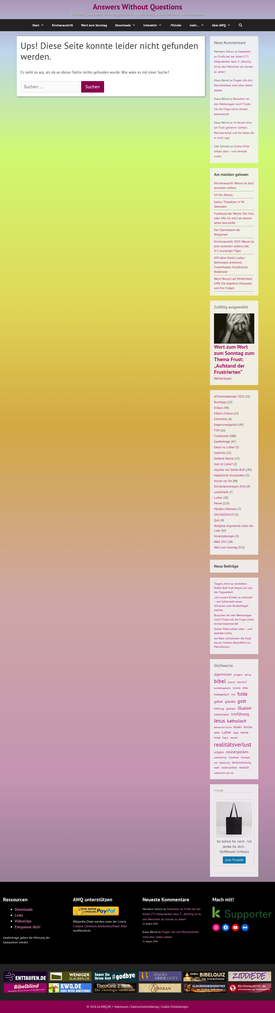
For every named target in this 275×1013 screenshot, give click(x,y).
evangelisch (221, 694)
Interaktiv (150, 25)
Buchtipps (220, 402)
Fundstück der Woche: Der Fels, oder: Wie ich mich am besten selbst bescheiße (234, 218)
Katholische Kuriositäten (229, 475)
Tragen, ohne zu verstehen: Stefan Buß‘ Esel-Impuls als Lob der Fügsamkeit (233, 588)
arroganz (238, 674)
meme (244, 732)
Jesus (219, 720)
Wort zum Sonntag (94, 25)
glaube (230, 701)
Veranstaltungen (224, 536)
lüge (235, 732)
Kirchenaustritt (62, 25)
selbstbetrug (220, 757)
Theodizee (233, 757)
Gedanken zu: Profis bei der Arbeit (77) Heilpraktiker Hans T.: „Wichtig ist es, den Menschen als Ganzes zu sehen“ (233, 62)
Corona (236, 688)
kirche (248, 727)
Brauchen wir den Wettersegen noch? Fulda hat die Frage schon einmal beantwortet (234, 619)
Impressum (121, 1007)
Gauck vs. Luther (224, 447)
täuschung (224, 762)
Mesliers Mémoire (225, 509)
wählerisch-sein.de (223, 772)
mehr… (194, 25)
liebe (217, 732)
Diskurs (218, 408)
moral (217, 737)
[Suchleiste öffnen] (241, 25)
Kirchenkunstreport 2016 (230, 486)
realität (234, 737)
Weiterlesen (223, 378)
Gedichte (219, 453)
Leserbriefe (221, 492)
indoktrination (221, 714)
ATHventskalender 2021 (229, 396)
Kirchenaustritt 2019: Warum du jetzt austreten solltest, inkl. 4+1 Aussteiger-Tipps (234, 246)
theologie (245, 757)
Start (35, 25)
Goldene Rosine (224, 458)
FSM (217, 430)
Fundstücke (221, 436)
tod (215, 762)
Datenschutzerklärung (145, 1007)
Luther (218, 498)
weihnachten (229, 767)
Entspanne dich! (27, 926)
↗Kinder (176, 25)
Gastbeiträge (222, 441)
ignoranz (231, 708)
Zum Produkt (234, 860)
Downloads (123, 25)
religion (219, 752)
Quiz (217, 520)
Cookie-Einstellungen (174, 1007)
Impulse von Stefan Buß (229, 470)
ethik (245, 687)
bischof (231, 682)
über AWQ (219, 25)
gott (242, 701)
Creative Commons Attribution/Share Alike (100, 926)
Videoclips (23, 920)
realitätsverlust (232, 744)
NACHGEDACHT (224, 514)
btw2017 (242, 682)
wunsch (244, 767)
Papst (225, 737)
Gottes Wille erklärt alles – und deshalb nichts (231, 151)
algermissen (223, 674)
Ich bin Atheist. (223, 195)
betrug (248, 674)
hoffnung (219, 708)
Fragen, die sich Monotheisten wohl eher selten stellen (233, 85)
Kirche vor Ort (223, 481)
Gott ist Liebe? (223, 464)
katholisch (236, 721)
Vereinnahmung (241, 762)
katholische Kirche (223, 727)
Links (19, 915)
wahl (216, 767)
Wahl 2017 (220, 542)
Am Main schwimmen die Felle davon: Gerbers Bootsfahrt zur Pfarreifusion (232, 643)
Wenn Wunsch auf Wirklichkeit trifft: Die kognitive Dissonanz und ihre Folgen (233, 283)
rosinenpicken (237, 751)
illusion (244, 708)
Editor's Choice (223, 413)
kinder (238, 727)
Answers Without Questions (137, 7)
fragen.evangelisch (226, 425)
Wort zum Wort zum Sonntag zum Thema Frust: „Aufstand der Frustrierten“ (234, 359)
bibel (220, 681)
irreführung (240, 713)
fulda (242, 694)
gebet (218, 701)
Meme (218, 503)
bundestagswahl (222, 687)
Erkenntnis (220, 419)
